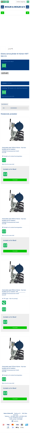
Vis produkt (15, 179)
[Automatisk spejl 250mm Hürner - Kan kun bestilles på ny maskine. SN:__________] (15, 274)
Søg (28, 1)
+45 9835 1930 (14, 416)
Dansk (4, 1)
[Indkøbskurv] (27, 12)
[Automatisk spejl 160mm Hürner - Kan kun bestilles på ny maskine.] (15, 131)
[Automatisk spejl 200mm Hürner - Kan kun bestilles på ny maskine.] (15, 203)
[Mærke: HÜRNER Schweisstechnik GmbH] (5, 77)
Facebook (15, 421)
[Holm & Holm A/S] (15, 7)
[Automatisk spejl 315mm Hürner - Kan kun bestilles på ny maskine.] (15, 350)
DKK (7, 1)
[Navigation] (2, 12)
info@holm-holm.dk (18, 417)
